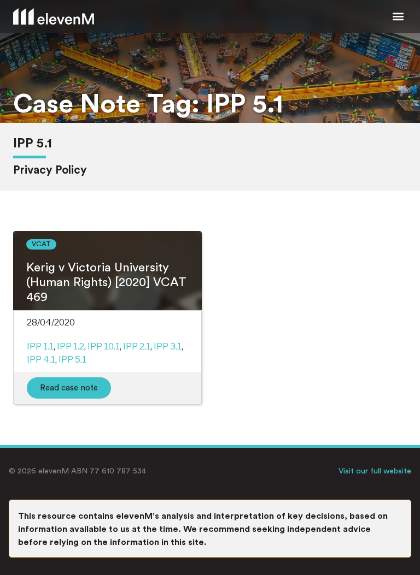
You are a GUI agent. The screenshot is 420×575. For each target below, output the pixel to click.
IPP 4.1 (41, 359)
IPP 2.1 (136, 346)
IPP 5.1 (72, 359)
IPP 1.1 (40, 346)
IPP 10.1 (104, 346)
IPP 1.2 (70, 346)
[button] (398, 17)
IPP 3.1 (168, 346)
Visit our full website (375, 471)
